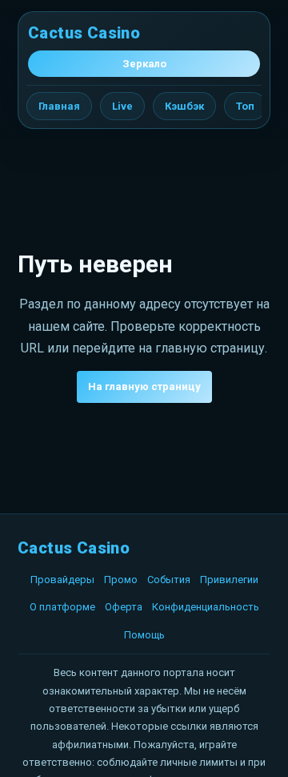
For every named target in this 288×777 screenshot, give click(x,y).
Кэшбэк (184, 106)
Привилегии (229, 580)
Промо (121, 580)
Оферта (123, 607)
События (168, 580)
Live (122, 106)
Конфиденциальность (205, 607)
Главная (59, 106)
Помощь (144, 635)
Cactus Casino (84, 32)
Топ (245, 106)
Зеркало (144, 64)
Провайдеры (62, 580)
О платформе (62, 607)
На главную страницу (144, 386)
